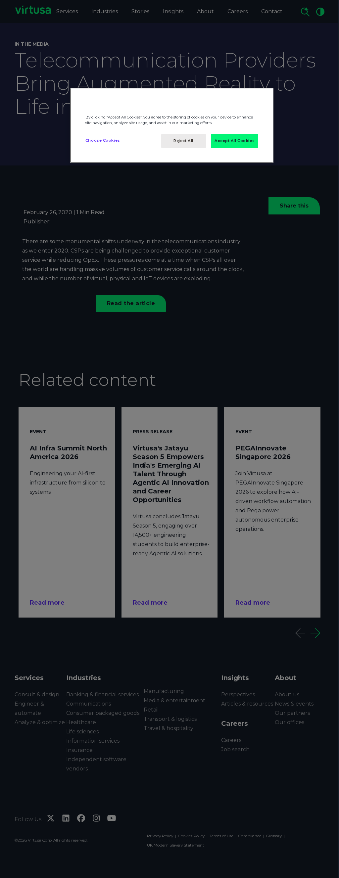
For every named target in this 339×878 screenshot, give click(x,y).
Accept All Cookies (235, 140)
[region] (171, 125)
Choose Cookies (102, 140)
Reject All (183, 140)
